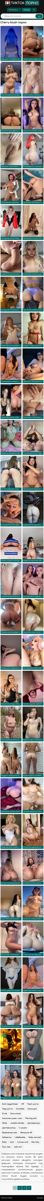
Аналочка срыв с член (12, 1118)
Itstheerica (7, 1137)
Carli (12, 1142)
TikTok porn (6, 1198)
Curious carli (22, 1142)
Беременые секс (9, 1133)
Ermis (4, 1114)
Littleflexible (20, 1137)
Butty (4, 1142)
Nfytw (4, 1123)
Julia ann (18, 1147)
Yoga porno (7, 1109)
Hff (22, 1104)
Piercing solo (31, 1118)
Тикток (24, 3)
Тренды (27, 10)
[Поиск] (39, 16)
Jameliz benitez (17, 1123)
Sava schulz (15, 1114)
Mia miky (35, 1142)
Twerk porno (33, 1104)
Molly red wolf (35, 1137)
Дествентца (33, 1123)
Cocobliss (20, 1109)
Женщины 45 (26, 1133)
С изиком (23, 1128)
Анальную (32, 1109)
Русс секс (6, 1147)
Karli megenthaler (10, 1104)
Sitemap (40, 1198)
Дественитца (9, 1128)
